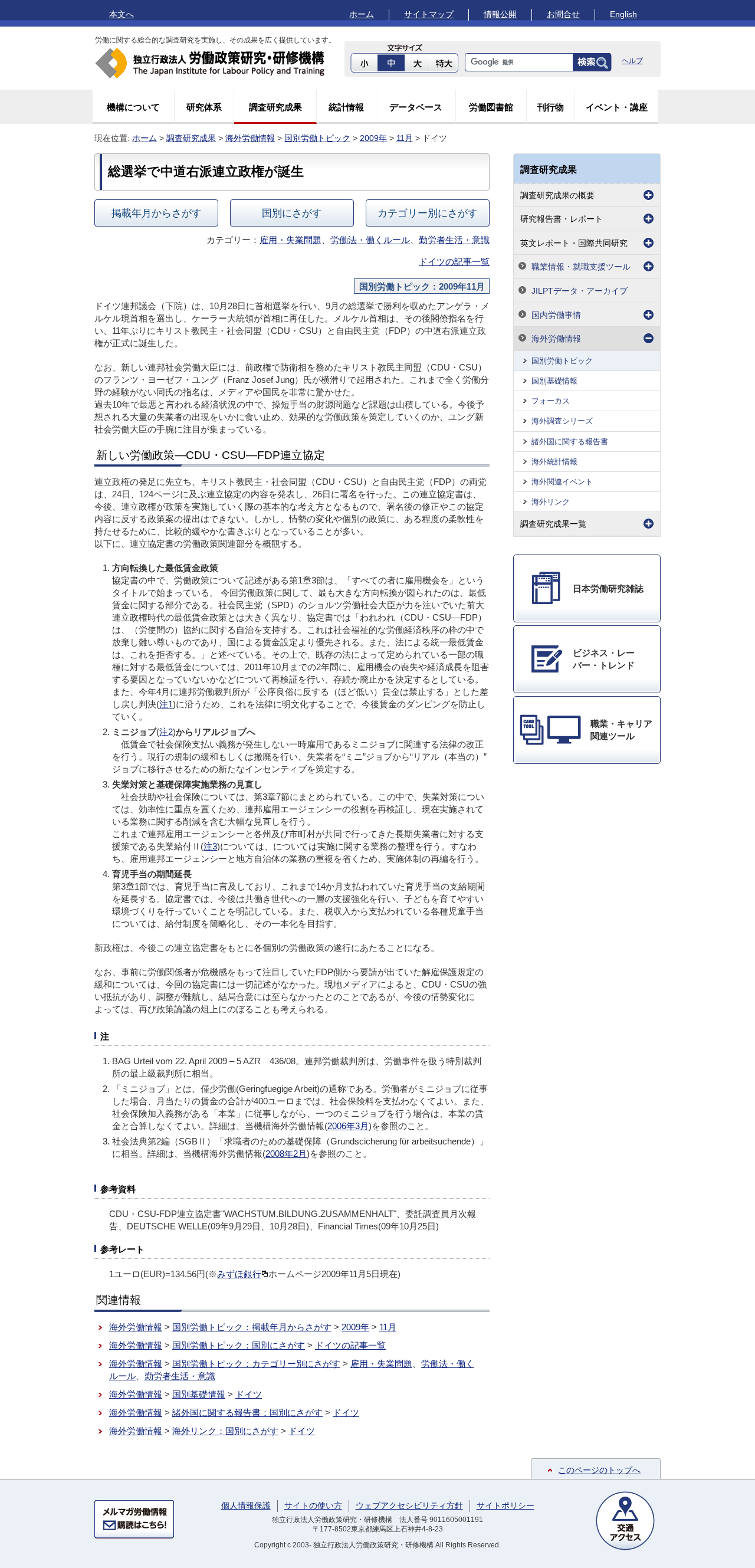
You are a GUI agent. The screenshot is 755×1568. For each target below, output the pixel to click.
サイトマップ (429, 14)
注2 (166, 732)
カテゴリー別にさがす (428, 213)
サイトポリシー (505, 1505)
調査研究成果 (275, 107)
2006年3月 (348, 1126)
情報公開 (500, 14)
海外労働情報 (250, 138)
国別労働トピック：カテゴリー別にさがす (256, 1364)
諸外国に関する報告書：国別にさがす (247, 1413)
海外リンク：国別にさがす (225, 1431)
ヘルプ (632, 61)
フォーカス (550, 400)
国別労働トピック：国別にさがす (238, 1345)
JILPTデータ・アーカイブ (579, 291)
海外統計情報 (554, 461)
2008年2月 (286, 1154)
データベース (415, 107)
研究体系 (204, 107)
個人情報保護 (246, 1505)
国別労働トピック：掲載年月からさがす (251, 1327)
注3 (210, 846)
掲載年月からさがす (156, 213)
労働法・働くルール (370, 240)
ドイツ (248, 1394)
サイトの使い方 (313, 1505)
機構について (133, 107)
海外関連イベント (562, 481)
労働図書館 (491, 107)
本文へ (121, 14)
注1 (166, 704)
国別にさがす (292, 213)
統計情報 (346, 107)
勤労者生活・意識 (454, 240)
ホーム (361, 14)
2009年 (373, 138)
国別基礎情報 (198, 1394)
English (623, 14)
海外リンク (550, 501)
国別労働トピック (317, 138)
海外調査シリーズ (562, 420)
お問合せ (563, 14)
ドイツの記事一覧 (454, 262)
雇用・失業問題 (290, 240)
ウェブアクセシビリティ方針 (409, 1505)
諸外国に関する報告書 (569, 441)
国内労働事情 (556, 315)
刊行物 (550, 107)
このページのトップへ (599, 1470)
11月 (404, 138)
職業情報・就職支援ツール (581, 266)
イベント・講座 (617, 107)
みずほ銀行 (239, 1274)
